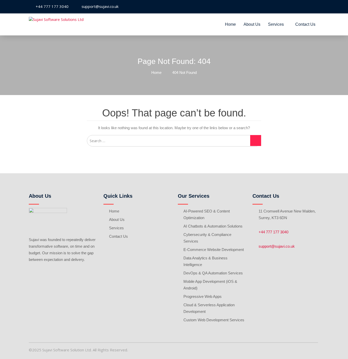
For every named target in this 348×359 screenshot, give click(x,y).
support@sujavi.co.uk (277, 246)
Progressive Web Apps (202, 296)
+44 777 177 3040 (273, 232)
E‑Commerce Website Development (213, 249)
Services (276, 24)
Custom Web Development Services (213, 320)
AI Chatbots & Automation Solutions (213, 226)
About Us (252, 24)
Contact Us (305, 24)
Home (230, 24)
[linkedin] (315, 7)
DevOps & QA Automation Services (213, 273)
